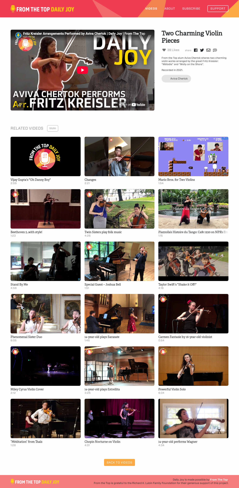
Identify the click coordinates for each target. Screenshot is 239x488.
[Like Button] (164, 50)
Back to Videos (119, 462)
